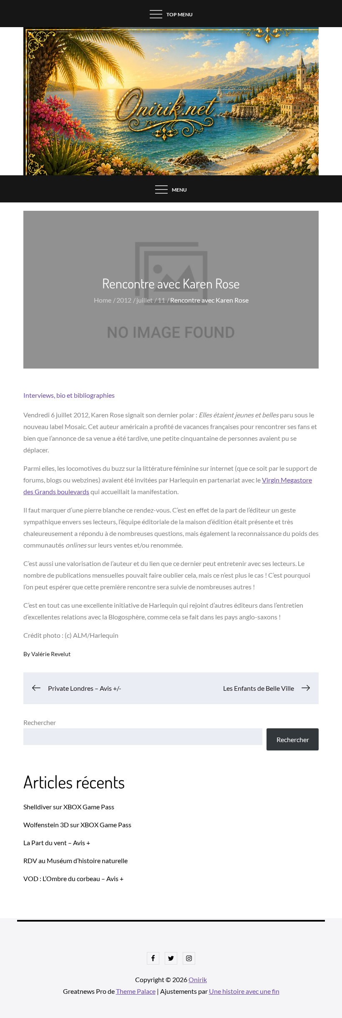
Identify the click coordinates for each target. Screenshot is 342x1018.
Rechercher (39, 722)
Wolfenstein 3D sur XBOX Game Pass (77, 825)
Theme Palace (136, 991)
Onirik (198, 979)
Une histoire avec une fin (244, 991)
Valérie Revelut (50, 653)
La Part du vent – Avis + (56, 842)
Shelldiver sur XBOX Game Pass (68, 807)
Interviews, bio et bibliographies (69, 395)
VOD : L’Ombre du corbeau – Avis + (73, 878)
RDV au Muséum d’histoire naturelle (75, 860)
